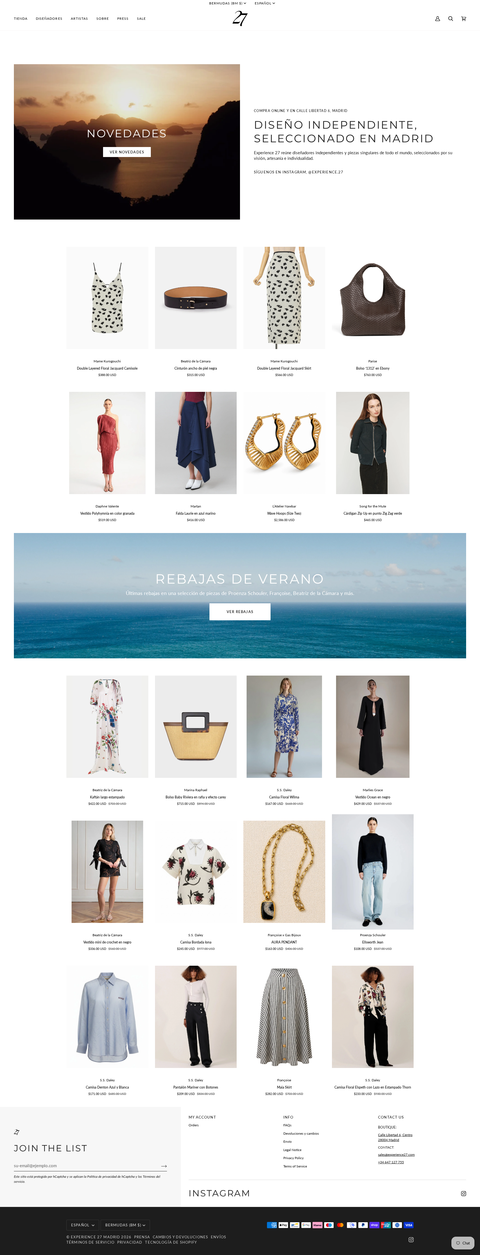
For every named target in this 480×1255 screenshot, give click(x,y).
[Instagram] (463, 1193)
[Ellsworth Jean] (373, 871)
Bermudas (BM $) (226, 3)
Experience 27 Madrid (95, 1237)
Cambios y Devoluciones (180, 1237)
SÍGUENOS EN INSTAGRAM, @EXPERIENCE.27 (298, 172)
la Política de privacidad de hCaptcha (110, 1176)
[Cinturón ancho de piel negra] (196, 298)
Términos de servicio (90, 1242)
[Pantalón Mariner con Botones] (196, 1016)
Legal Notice (292, 1150)
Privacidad (129, 1242)
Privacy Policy (293, 1158)
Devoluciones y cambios (301, 1133)
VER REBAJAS (240, 611)
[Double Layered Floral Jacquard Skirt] (284, 298)
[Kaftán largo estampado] (107, 726)
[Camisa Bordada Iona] (196, 871)
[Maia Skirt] (284, 1016)
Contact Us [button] (391, 1117)
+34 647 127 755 (391, 1162)
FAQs (287, 1125)
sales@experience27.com (396, 1154)
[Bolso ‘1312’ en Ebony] (373, 298)
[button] (23, 18)
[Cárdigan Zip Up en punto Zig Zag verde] (373, 443)
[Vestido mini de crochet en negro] (107, 871)
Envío (287, 1141)
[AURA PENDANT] (284, 871)
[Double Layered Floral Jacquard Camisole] (107, 298)
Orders (194, 1125)
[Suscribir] (159, 1165)
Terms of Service (295, 1166)
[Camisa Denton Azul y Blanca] (107, 1016)
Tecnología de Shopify (171, 1242)
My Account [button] (202, 1117)
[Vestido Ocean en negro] (373, 726)
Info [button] (288, 1117)
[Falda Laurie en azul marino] (196, 443)
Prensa (142, 1237)
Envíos (218, 1237)
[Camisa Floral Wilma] (284, 726)
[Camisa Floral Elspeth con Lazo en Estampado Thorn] (373, 1016)
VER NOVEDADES (127, 152)
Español (263, 3)
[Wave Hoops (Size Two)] (284, 443)
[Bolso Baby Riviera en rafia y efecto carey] (196, 726)
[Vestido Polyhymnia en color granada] (107, 443)
